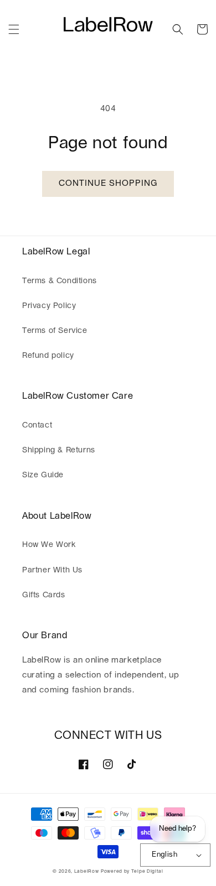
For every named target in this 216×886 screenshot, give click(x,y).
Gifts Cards (43, 595)
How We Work (49, 545)
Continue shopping (108, 183)
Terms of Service (55, 331)
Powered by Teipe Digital (132, 871)
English (164, 854)
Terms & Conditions (59, 281)
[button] (14, 29)
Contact (37, 425)
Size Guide (43, 475)
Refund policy (48, 355)
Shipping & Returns (58, 450)
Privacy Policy (49, 306)
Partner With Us (52, 570)
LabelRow (86, 871)
